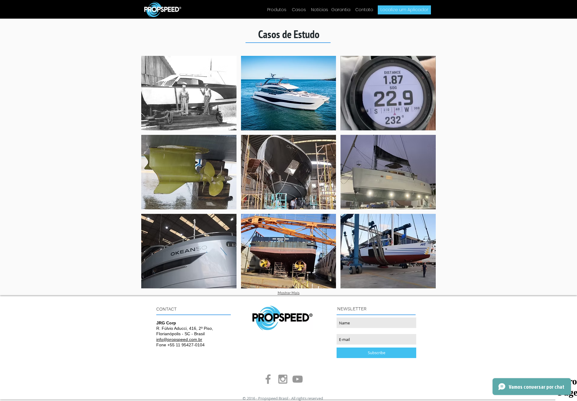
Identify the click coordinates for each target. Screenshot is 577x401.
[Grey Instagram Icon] (282, 379)
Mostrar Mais (289, 293)
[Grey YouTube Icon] (297, 379)
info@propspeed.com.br (179, 339)
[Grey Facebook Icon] (268, 379)
